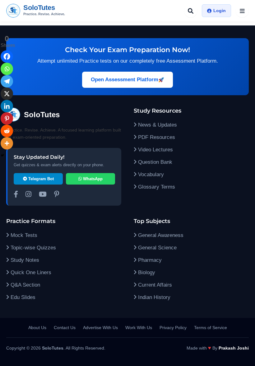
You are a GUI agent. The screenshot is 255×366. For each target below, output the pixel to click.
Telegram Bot (40, 178)
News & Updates (157, 125)
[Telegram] (7, 81)
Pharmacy (149, 260)
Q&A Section (24, 285)
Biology (146, 272)
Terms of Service (210, 327)
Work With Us (138, 327)
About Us (37, 327)
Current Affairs (154, 285)
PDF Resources (156, 137)
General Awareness (160, 235)
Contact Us (65, 327)
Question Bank (154, 162)
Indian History (153, 297)
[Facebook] (7, 56)
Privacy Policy (173, 327)
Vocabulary (150, 174)
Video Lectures (155, 150)
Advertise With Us (100, 327)
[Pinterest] (7, 118)
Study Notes (24, 260)
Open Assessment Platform (124, 80)
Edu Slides (22, 297)
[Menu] (242, 10)
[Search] (190, 10)
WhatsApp (92, 178)
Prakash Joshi (234, 348)
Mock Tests (23, 235)
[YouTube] (43, 195)
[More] (7, 143)
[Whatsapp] (7, 69)
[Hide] (2, 155)
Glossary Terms (156, 187)
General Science (157, 248)
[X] (7, 93)
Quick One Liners (30, 272)
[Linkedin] (7, 106)
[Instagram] (28, 195)
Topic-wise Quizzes (32, 248)
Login (219, 10)
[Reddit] (7, 131)
